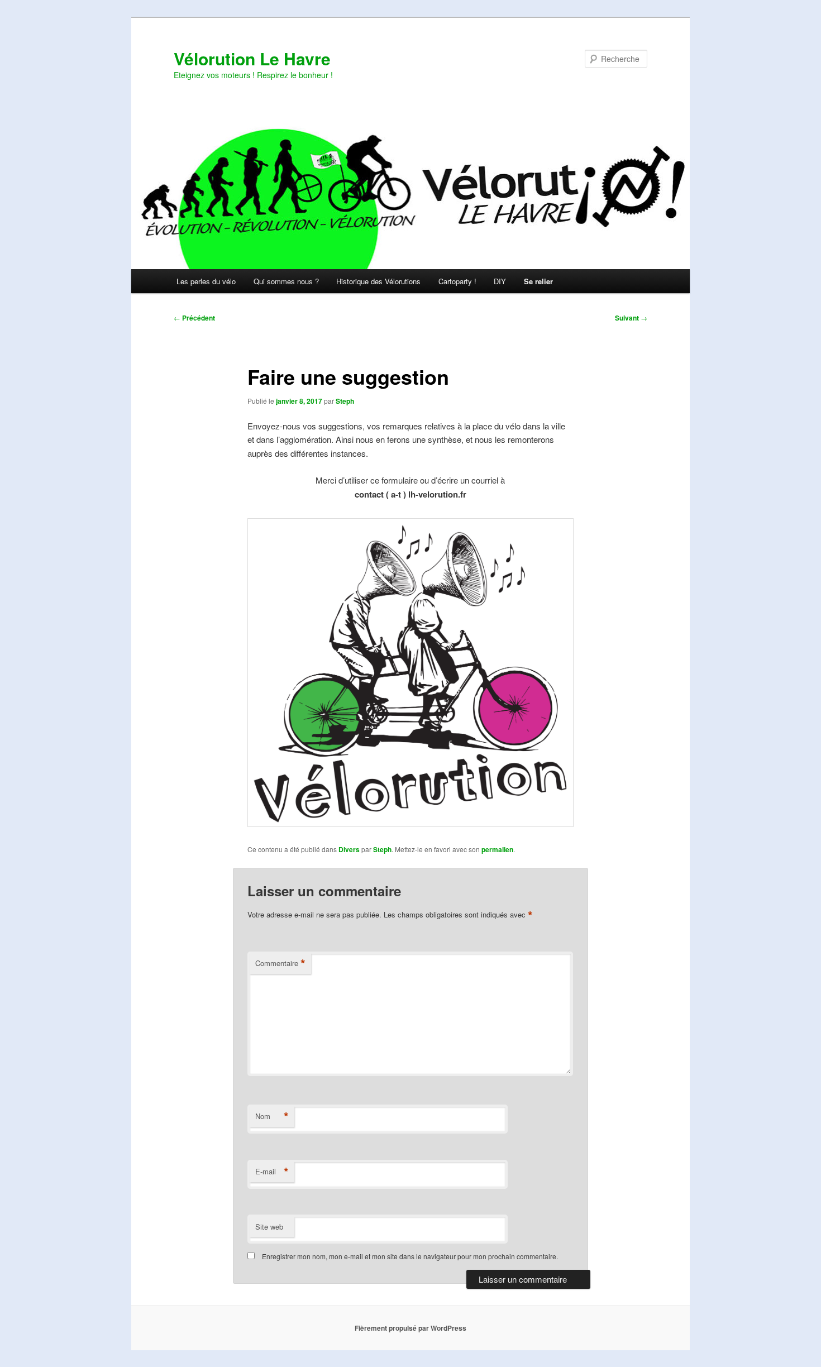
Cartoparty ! (457, 281)
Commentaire (280, 963)
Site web (269, 1226)
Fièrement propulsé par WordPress (410, 1328)
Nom (272, 1116)
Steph (345, 401)
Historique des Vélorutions (378, 281)
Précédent (194, 318)
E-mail (272, 1171)
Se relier (538, 281)
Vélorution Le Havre (252, 58)
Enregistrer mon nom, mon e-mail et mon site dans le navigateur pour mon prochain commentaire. (410, 1256)
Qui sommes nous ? (286, 281)
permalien (497, 849)
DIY (500, 281)
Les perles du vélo (206, 281)
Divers (349, 849)
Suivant (631, 318)
